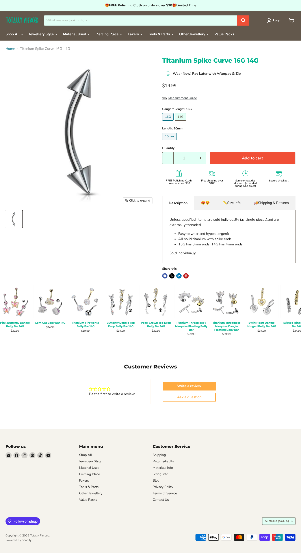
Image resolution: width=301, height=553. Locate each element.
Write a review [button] (189, 386)
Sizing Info (160, 474)
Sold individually (224, 236)
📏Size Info (232, 202)
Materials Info (163, 467)
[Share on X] (172, 275)
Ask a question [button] (189, 397)
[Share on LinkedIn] (179, 275)
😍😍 (205, 202)
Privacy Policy (163, 487)
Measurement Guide (182, 98)
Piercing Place (107, 34)
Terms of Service (165, 493)
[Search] (243, 20)
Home (10, 49)
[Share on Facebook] (164, 275)
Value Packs (224, 34)
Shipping (159, 455)
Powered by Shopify (19, 540)
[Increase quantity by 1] (200, 158)
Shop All (13, 34)
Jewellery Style (42, 34)
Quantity (168, 148)
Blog (156, 480)
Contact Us (161, 499)
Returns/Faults (163, 461)
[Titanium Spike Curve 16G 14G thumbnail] (13, 219)
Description (178, 203)
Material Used (75, 34)
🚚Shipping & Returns (271, 202)
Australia (277, 521)
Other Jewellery (192, 34)
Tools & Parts (159, 34)
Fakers (134, 34)
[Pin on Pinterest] (186, 275)
